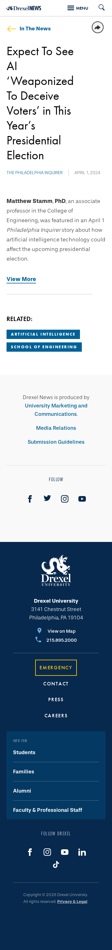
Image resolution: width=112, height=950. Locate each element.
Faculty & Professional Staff (47, 810)
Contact (56, 683)
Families (23, 771)
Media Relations (56, 428)
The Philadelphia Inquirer (35, 172)
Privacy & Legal (72, 901)
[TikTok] (56, 864)
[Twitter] (47, 499)
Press (56, 699)
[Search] (99, 8)
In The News (35, 28)
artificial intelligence (43, 334)
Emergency (56, 667)
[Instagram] (64, 499)
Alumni (22, 791)
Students (24, 752)
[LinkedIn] (82, 852)
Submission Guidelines (56, 442)
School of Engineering (44, 347)
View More (21, 279)
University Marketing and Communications (56, 409)
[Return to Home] (24, 8)
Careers (56, 715)
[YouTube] (82, 499)
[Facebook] (30, 499)
